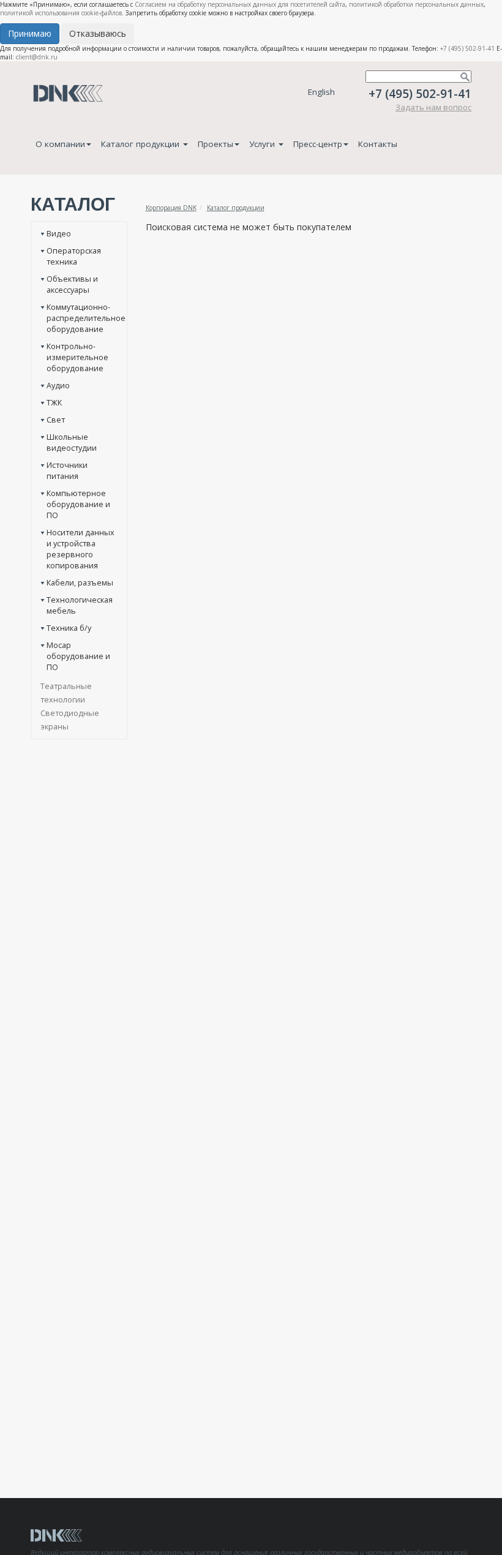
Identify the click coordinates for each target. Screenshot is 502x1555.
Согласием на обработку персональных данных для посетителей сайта (240, 4)
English (321, 91)
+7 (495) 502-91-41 (467, 48)
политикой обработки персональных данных (416, 4)
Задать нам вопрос (433, 107)
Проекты (215, 143)
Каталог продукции (141, 143)
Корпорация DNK (171, 207)
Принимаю (29, 33)
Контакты (377, 143)
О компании (60, 143)
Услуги (263, 143)
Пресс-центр (317, 143)
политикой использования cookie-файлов (61, 13)
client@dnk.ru (37, 57)
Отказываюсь (97, 33)
